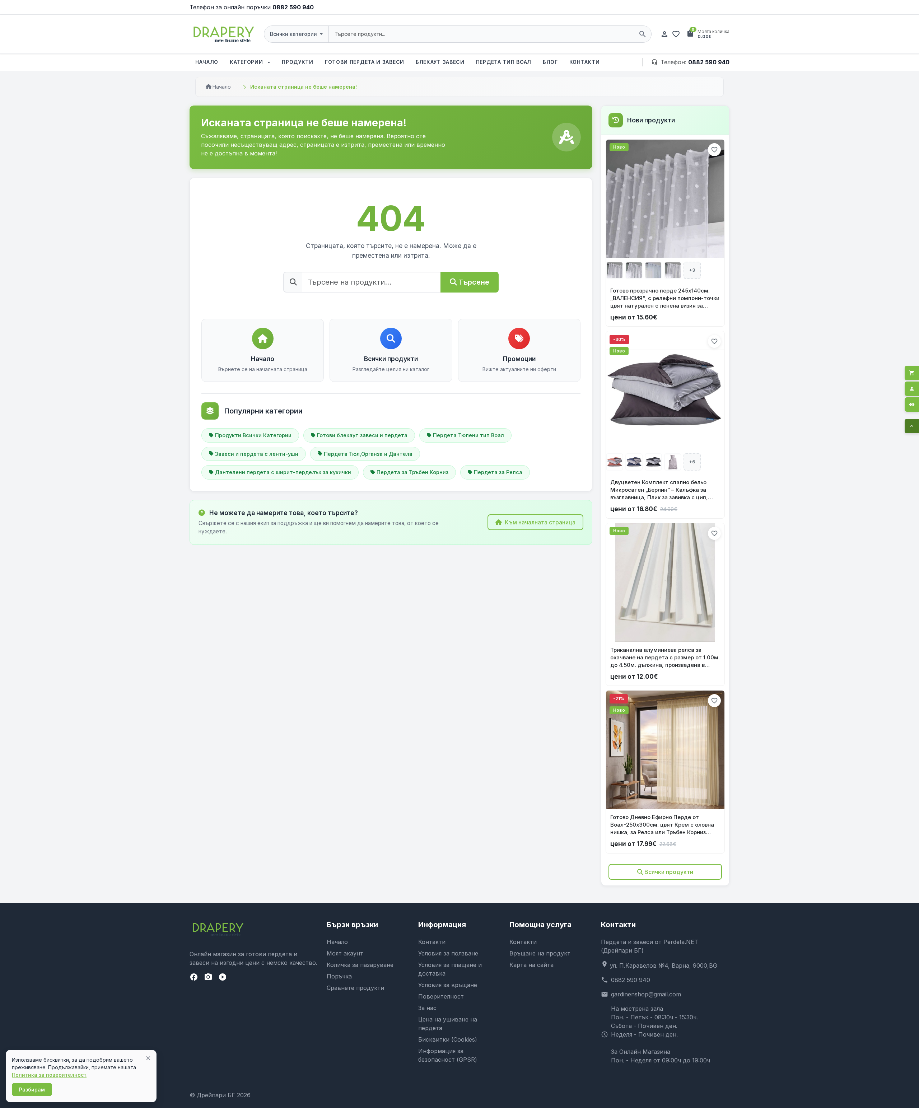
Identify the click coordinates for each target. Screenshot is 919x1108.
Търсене (473, 282)
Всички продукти (668, 871)
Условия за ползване (448, 953)
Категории (247, 62)
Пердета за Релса (498, 472)
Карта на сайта (531, 964)
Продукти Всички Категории (253, 435)
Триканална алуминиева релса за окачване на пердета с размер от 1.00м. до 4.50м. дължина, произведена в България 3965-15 (665, 657)
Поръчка (339, 976)
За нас (427, 1007)
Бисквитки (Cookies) (447, 1039)
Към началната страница (540, 522)
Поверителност (441, 996)
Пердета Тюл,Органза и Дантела (368, 454)
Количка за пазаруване (360, 964)
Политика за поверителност (49, 1075)
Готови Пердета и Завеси (364, 62)
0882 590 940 (293, 7)
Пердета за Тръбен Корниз (412, 472)
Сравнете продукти (355, 987)
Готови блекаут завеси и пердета (362, 435)
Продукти (297, 62)
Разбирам (32, 1089)
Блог (550, 62)
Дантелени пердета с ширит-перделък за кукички (283, 472)
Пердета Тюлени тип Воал (468, 435)
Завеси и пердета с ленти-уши (256, 454)
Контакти (584, 62)
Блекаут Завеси (440, 62)
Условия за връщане (447, 984)
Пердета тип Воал (503, 62)
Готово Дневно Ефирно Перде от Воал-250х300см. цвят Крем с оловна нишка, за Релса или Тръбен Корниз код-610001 (662, 825)
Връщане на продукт (539, 953)
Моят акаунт (345, 953)
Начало (206, 62)
